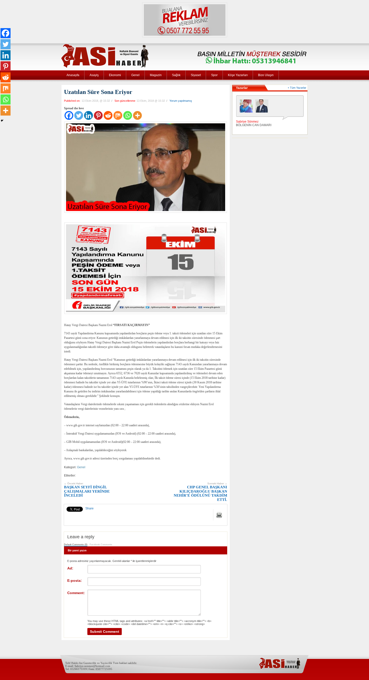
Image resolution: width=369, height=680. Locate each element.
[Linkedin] (88, 115)
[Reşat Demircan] (263, 107)
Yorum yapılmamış (180, 100)
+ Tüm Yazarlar (297, 87)
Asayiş (94, 75)
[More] (137, 115)
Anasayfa (73, 75)
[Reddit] (108, 115)
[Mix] (117, 115)
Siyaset (196, 75)
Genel (135, 75)
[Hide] (2, 121)
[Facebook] (69, 115)
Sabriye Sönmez (247, 121)
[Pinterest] (98, 115)
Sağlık (176, 75)
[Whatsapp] (127, 115)
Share (89, 508)
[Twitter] (78, 115)
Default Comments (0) (75, 544)
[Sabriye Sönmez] (247, 107)
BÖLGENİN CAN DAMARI (253, 125)
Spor (214, 75)
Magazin (156, 75)
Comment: (76, 593)
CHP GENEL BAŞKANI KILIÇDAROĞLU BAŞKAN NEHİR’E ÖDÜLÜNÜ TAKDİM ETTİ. (200, 492)
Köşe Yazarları (238, 75)
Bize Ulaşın (266, 75)
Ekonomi (115, 75)
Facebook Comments (101, 544)
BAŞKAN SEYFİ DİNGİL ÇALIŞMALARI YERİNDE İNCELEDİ (87, 490)
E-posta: (74, 581)
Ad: (70, 568)
